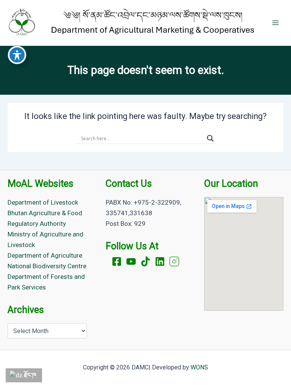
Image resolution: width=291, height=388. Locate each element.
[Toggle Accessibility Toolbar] (17, 55)
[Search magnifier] (210, 138)
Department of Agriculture (45, 255)
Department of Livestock (43, 202)
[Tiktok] (145, 261)
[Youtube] (131, 261)
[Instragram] (174, 261)
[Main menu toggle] (275, 23)
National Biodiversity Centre (47, 266)
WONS (199, 367)
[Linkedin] (160, 261)
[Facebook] (117, 261)
